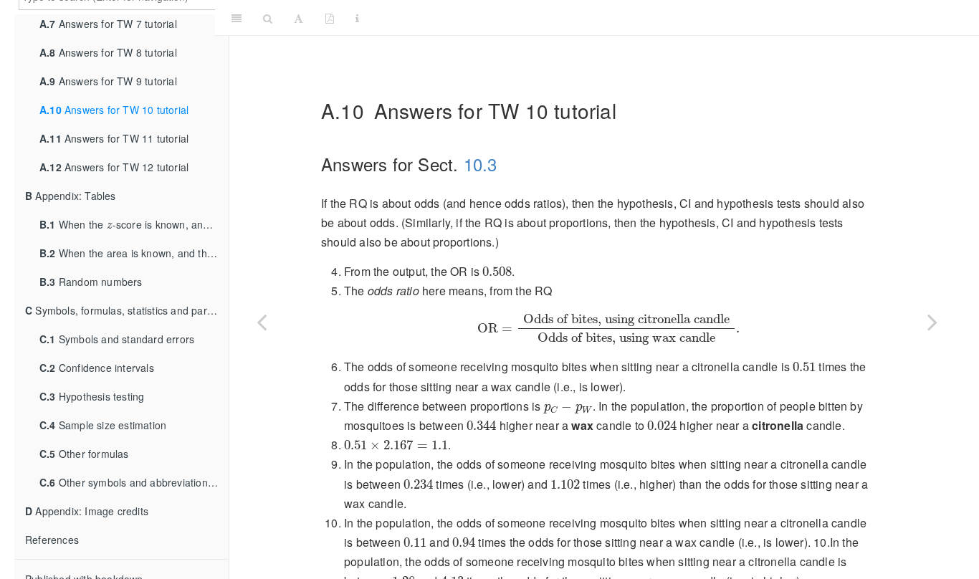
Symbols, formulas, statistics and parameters (127, 310)
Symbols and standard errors (116, 339)
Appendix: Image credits (86, 511)
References (52, 539)
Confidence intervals (96, 367)
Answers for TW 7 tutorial (108, 23)
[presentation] (110, 223)
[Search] (267, 18)
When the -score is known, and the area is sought (134, 221)
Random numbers (91, 281)
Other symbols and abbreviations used (134, 482)
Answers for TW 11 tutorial (113, 138)
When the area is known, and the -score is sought (134, 249)
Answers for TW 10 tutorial (113, 109)
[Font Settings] (298, 18)
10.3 (480, 163)
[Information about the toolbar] (357, 18)
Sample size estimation (102, 425)
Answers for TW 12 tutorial (113, 167)
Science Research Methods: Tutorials (672, 17)
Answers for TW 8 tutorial (108, 52)
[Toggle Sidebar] (236, 18)
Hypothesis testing (91, 396)
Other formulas (84, 453)
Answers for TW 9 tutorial (108, 81)
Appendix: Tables (70, 195)
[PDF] (330, 18)
